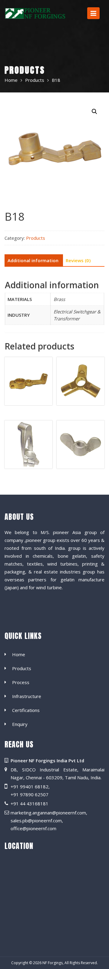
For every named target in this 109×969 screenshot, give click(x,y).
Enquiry (20, 724)
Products (35, 238)
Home (18, 655)
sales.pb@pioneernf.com (36, 820)
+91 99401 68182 (29, 787)
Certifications (26, 710)
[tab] (33, 260)
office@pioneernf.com (33, 828)
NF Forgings (52, 962)
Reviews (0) (78, 260)
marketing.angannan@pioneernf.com (48, 813)
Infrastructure (26, 696)
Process (20, 683)
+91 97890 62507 (29, 794)
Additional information (33, 260)
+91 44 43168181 (29, 803)
